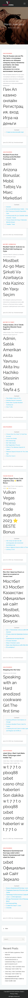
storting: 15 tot (10, 549)
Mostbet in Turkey (8, 322)
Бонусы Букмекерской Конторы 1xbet (17, 888)
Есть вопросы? (10, 647)
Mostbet (8, 207)
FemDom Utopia (18, 991)
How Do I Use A (10, 456)
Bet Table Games (11, 443)
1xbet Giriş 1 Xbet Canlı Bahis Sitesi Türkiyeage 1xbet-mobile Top (14, 755)
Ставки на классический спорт (15, 132)
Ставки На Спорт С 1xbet (13, 905)
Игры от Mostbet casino (13, 643)
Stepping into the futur (11, 670)
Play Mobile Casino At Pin (13, 398)
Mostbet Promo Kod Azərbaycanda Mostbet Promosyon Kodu (11, 157)
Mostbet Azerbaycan (9, 244)
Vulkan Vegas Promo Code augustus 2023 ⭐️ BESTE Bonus (13, 481)
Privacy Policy (14, 993)
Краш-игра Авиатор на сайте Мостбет (17, 645)
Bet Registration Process (13, 445)
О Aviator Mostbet (11, 640)
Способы (9, 907)
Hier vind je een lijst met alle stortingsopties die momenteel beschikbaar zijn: (14, 543)
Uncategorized (7, 53)
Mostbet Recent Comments (14, 400)
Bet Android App (11, 440)
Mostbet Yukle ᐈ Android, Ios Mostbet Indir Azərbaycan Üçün (14, 249)
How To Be (9, 407)
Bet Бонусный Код (11, 903)
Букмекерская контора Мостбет (15, 638)
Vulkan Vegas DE (8, 476)
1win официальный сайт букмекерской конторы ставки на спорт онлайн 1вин (14, 979)
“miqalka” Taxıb (10, 224)
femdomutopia (18, 142)
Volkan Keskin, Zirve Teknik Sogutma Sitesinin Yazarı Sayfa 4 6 (13, 327)
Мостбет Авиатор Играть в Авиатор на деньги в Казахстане (13, 574)
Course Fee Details (11, 438)
